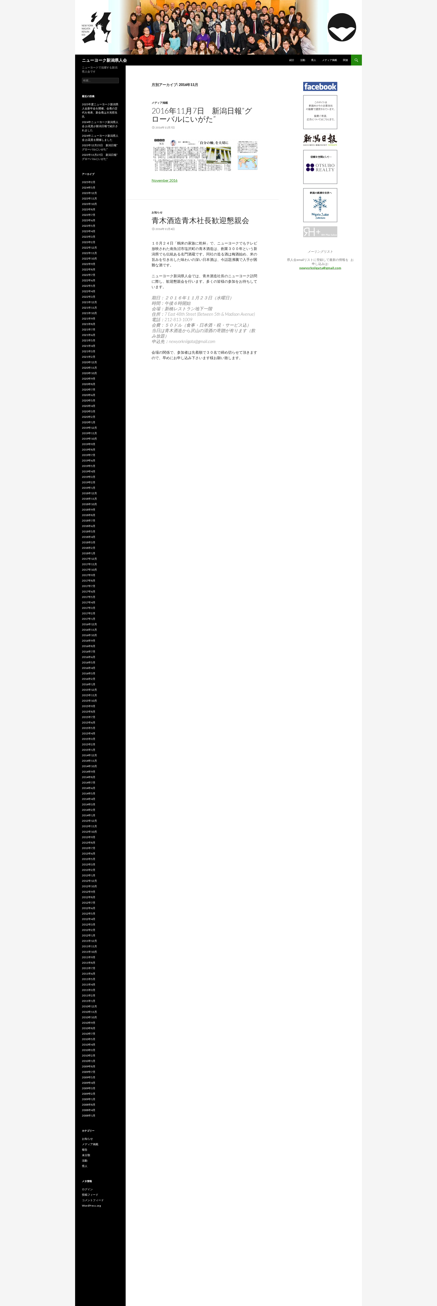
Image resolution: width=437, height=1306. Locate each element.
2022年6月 (88, 280)
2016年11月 (89, 629)
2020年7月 (88, 389)
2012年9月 (88, 891)
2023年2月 (88, 242)
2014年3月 (88, 804)
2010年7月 (88, 1033)
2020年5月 (88, 400)
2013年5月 (88, 859)
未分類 (86, 1155)
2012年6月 (88, 908)
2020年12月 (89, 362)
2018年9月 (88, 509)
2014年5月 (88, 793)
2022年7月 (88, 275)
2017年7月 (88, 586)
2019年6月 (88, 460)
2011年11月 (89, 946)
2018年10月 (89, 504)
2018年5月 (88, 531)
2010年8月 (88, 1028)
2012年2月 (88, 930)
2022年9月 (88, 264)
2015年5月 (88, 728)
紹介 (291, 59)
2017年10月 (89, 569)
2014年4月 (88, 799)
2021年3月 (88, 351)
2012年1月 (88, 935)
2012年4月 (88, 919)
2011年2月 (88, 995)
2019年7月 (88, 455)
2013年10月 (89, 831)
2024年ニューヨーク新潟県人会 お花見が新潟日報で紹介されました (100, 126)
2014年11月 (89, 760)
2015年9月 (88, 706)
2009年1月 (88, 1099)
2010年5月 (88, 1039)
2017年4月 (88, 602)
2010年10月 (89, 1017)
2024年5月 (88, 187)
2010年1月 (88, 1061)
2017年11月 (89, 564)
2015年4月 (88, 733)
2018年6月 (88, 526)
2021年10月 (89, 313)
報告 (84, 1149)
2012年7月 (88, 902)
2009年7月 (88, 1072)
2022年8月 (88, 269)
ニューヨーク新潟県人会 (104, 60)
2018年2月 (88, 548)
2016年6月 (88, 657)
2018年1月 (88, 553)
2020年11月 (89, 367)
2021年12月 (89, 302)
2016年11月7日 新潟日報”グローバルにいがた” (202, 114)
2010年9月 (88, 1022)
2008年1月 (88, 1115)
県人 (313, 59)
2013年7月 (88, 848)
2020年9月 (88, 378)
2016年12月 (89, 624)
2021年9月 (88, 318)
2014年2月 (88, 810)
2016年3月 (88, 673)
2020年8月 (88, 384)
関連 (345, 59)
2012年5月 (88, 913)
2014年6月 (88, 788)
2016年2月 (88, 679)
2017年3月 (88, 608)
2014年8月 (88, 777)
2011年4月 (88, 984)
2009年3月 (88, 1088)
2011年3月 (88, 990)
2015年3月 (88, 739)
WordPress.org (91, 1205)
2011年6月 (88, 973)
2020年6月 (88, 395)
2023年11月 (89, 198)
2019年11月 (89, 433)
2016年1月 (88, 684)
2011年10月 (89, 951)
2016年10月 (89, 635)
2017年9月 (88, 575)
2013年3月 (88, 864)
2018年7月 (88, 520)
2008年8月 (88, 1104)
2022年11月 (89, 253)
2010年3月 (88, 1050)
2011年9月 (88, 957)
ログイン (87, 1189)
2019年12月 (89, 427)
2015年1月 (88, 749)
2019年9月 (88, 444)
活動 (302, 59)
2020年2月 (88, 417)
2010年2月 (88, 1055)
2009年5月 (88, 1077)
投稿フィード (90, 1194)
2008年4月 (88, 1110)
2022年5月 (88, 285)
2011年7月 (88, 968)
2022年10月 (89, 258)
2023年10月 (89, 204)
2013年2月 (88, 870)
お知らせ (157, 212)
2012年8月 (88, 897)
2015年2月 (88, 744)
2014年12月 (89, 755)
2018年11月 (89, 498)
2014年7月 (88, 782)
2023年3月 (88, 236)
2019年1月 (88, 487)
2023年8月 (88, 209)
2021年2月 (88, 356)
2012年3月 (88, 924)
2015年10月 (89, 700)
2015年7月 (88, 717)
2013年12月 (89, 820)
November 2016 (165, 180)
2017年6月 (88, 591)
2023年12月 (89, 193)
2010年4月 (88, 1044)
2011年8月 (88, 962)
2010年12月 (89, 1006)
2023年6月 (88, 220)
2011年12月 (89, 941)
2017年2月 (88, 613)
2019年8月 (88, 449)
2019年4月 (88, 471)
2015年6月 (88, 722)
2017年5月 (88, 597)
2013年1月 (88, 875)
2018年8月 (88, 515)
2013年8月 (88, 842)
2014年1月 (88, 815)
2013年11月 (89, 826)
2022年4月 (88, 291)
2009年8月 (88, 1066)
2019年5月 (88, 466)
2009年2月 (88, 1093)
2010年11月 (89, 1012)
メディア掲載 (329, 59)
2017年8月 (88, 580)
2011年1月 (88, 1001)
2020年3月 (88, 411)
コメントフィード (93, 1200)
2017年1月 (88, 618)
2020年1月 (88, 422)
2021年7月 (88, 329)
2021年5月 (88, 340)
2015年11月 (89, 695)
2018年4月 (88, 537)
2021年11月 (89, 307)
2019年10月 (89, 438)
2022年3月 (88, 296)
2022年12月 (89, 247)
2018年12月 (89, 493)
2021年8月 (88, 324)
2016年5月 (88, 662)
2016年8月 (88, 646)
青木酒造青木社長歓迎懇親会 (200, 220)
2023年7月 (88, 215)
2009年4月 (88, 1082)
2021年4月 (88, 346)
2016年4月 (88, 668)
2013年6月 (88, 853)
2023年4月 (88, 231)
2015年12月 (89, 689)
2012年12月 (89, 880)
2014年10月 (89, 766)
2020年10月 (89, 373)
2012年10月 (89, 886)
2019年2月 (88, 482)
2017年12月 (89, 558)
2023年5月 (88, 225)
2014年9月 (88, 771)
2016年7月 (88, 651)
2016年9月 (88, 640)
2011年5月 (88, 979)
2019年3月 (88, 477)
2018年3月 (88, 542)
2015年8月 (88, 711)
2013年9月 (88, 837)
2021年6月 (88, 335)
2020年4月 (88, 406)
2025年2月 (88, 182)
